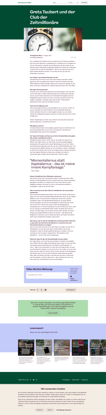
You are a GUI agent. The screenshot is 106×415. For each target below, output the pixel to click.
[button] (104, 352)
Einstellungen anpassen (64, 410)
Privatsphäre (66, 379)
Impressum (85, 379)
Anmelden (84, 2)
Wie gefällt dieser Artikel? (35, 275)
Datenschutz (75, 379)
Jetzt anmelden (53, 313)
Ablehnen (50, 410)
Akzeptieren (39, 410)
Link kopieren (70, 290)
